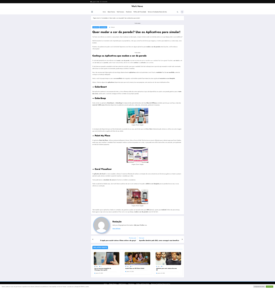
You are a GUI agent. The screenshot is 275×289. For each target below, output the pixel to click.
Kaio (97, 266)
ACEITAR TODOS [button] (269, 286)
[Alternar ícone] (92, 12)
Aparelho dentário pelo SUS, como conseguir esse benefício (159, 241)
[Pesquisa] (177, 12)
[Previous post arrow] (92, 239)
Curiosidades (103, 27)
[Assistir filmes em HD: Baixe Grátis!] (137, 258)
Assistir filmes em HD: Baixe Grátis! (134, 268)
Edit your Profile (139, 225)
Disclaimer (129, 12)
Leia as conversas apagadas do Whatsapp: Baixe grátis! (102, 269)
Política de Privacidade (140, 12)
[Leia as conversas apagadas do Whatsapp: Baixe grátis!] (106, 258)
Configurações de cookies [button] (259, 286)
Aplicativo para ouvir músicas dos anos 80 (166, 269)
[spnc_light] (182, 12)
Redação (113, 27)
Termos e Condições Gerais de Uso (157, 12)
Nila (158, 266)
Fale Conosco (120, 12)
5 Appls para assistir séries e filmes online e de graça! (118, 241)
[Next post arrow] (182, 239)
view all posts (116, 228)
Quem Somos (111, 12)
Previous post (132, 238)
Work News (137, 6)
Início (104, 12)
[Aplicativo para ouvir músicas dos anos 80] (168, 258)
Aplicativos (95, 27)
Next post (141, 238)
